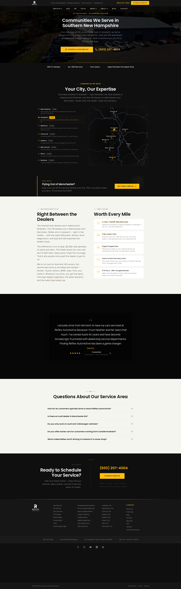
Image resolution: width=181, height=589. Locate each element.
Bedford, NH (106, 517)
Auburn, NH (106, 520)
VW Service (57, 508)
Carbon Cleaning (83, 514)
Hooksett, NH (106, 505)
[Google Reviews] (103, 547)
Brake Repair (57, 517)
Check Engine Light (60, 526)
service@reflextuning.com (69, 539)
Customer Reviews (132, 530)
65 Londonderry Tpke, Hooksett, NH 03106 (113, 486)
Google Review (104, 354)
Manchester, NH (107, 508)
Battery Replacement (85, 511)
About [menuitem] (103, 9)
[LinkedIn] (97, 547)
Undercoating (82, 517)
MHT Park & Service (126, 186)
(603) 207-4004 (123, 3)
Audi (56, 238)
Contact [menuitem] (124, 9)
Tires (55, 523)
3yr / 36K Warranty (75, 67)
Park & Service (83, 526)
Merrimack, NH (107, 526)
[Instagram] (84, 547)
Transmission (57, 520)
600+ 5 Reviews (53, 67)
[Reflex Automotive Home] (34, 3)
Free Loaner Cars (109, 234)
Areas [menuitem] (92, 9)
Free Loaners (95, 67)
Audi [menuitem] (68, 9)
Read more (90, 348)
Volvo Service (57, 511)
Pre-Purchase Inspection (86, 508)
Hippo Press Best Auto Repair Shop (121, 67)
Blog (127, 515)
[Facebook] (78, 547)
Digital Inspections (110, 246)
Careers (129, 527)
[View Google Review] (110, 353)
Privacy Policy (132, 586)
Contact (129, 518)
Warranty (129, 521)
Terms (140, 586)
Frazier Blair (96, 352)
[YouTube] (90, 547)
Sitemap (146, 586)
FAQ (127, 524)
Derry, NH (105, 523)
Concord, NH (106, 511)
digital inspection (55, 277)
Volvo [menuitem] (83, 9)
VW (64, 238)
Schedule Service (140, 3)
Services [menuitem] (56, 9)
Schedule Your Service (78, 49)
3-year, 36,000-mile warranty (72, 246)
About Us (129, 509)
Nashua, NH (106, 514)
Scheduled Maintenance (86, 505)
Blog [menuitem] (114, 9)
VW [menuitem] (75, 9)
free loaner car (58, 280)
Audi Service (57, 505)
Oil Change (57, 514)
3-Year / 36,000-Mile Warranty (115, 222)
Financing (129, 512)
